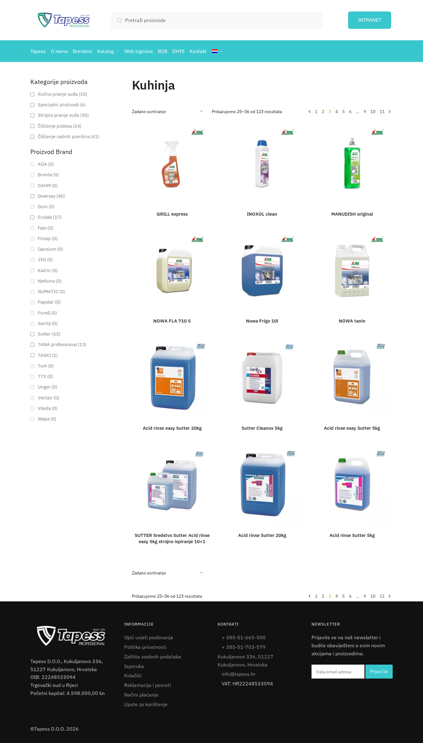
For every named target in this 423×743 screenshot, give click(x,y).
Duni (46, 206)
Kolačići (133, 675)
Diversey (51, 196)
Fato (45, 228)
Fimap (48, 238)
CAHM (48, 185)
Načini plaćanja (141, 695)
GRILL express (172, 214)
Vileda (48, 408)
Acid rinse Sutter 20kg (262, 535)
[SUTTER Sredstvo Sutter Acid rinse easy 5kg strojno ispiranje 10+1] (172, 485)
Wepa (47, 419)
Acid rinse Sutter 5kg (352, 535)
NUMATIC (51, 291)
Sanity (48, 323)
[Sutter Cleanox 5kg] (262, 377)
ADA (46, 164)
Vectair (48, 398)
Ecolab (50, 217)
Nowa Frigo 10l (262, 321)
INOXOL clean (262, 214)
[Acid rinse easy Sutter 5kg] (352, 377)
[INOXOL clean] (262, 163)
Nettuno (50, 281)
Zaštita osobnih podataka (152, 656)
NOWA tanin (352, 321)
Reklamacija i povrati (147, 685)
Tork (46, 366)
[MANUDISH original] (352, 163)
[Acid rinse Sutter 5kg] (352, 485)
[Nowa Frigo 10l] (262, 271)
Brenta (48, 175)
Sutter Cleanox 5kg (262, 428)
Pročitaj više (172, 223)
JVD (45, 259)
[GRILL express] (172, 163)
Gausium (50, 249)
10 (372, 111)
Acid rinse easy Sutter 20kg (172, 428)
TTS (45, 376)
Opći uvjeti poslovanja (148, 637)
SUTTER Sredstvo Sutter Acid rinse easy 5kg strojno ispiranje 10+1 (172, 538)
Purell (47, 313)
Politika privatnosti (145, 647)
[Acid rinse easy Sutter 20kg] (172, 377)
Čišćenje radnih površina (68, 136)
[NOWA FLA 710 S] (172, 271)
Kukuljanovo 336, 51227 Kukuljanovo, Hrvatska (245, 660)
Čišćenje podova (59, 126)
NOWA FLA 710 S (172, 321)
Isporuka (134, 666)
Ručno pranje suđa (62, 94)
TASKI (48, 355)
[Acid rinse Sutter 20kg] (262, 485)
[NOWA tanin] (352, 271)
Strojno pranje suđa (63, 115)
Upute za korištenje (146, 704)
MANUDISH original (352, 214)
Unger (47, 387)
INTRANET (369, 20)
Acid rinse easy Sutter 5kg (352, 428)
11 (382, 111)
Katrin (48, 270)
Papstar (49, 302)
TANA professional (62, 344)
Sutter (49, 334)
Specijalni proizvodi (62, 105)
